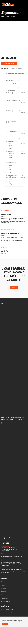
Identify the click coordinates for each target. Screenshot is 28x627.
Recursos (3, 595)
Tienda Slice (4, 598)
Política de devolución (7, 609)
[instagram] (9, 538)
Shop (7, 16)
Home (2, 16)
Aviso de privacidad (6, 613)
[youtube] (4, 538)
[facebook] (1, 538)
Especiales (18, 68)
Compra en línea (5, 601)
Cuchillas (12, 68)
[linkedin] (6, 538)
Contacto (3, 591)
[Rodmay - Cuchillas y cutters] (8, 4)
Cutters (3, 582)
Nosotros (3, 588)
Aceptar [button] (5, 624)
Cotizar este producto (9, 63)
